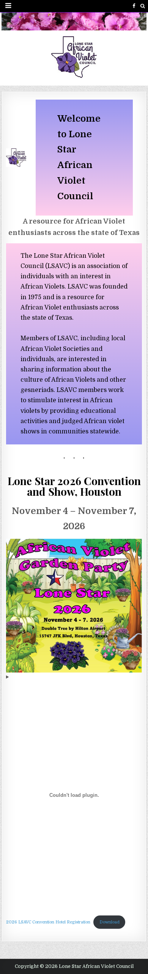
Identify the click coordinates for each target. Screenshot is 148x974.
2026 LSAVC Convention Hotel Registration (48, 922)
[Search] (142, 6)
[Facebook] (133, 6)
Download (109, 922)
